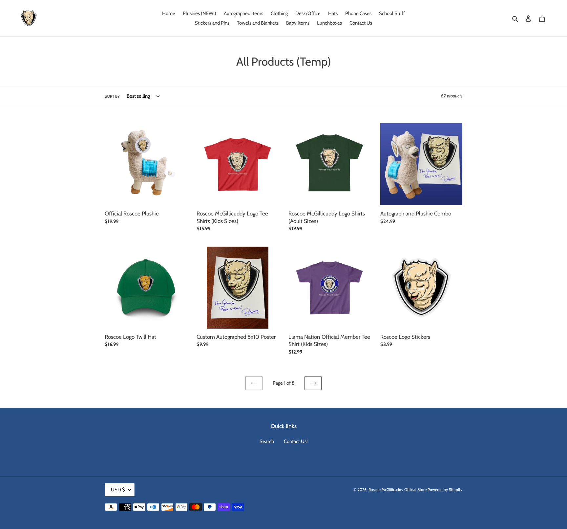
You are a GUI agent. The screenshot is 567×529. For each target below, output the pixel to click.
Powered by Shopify (445, 489)
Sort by (112, 96)
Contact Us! (296, 441)
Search (267, 441)
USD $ (118, 490)
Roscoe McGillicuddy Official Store (397, 489)
